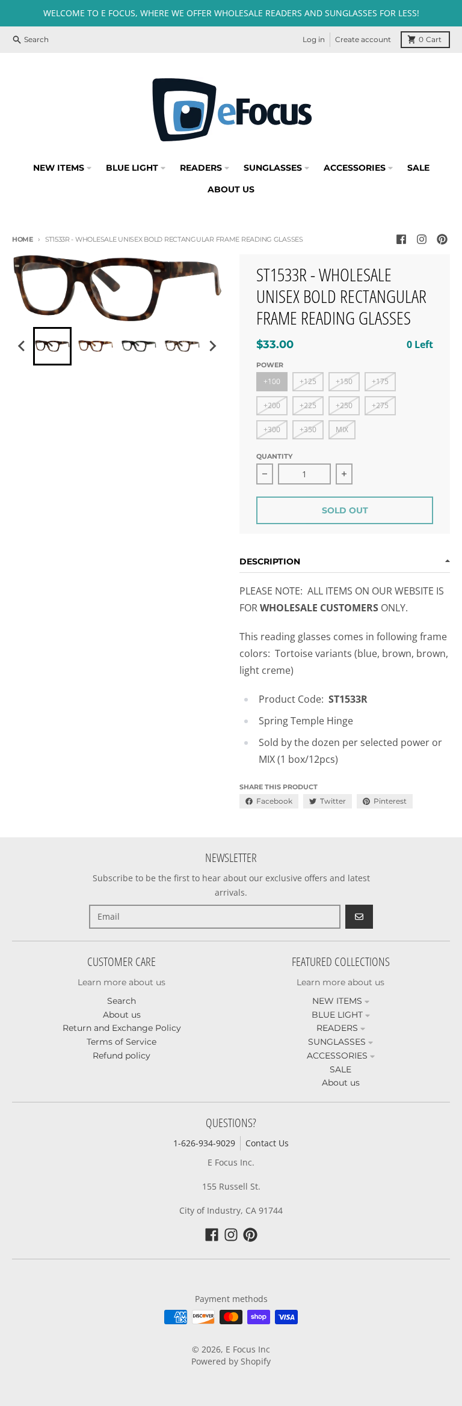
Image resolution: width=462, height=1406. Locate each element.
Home (22, 239)
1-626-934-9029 (204, 1143)
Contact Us (267, 1143)
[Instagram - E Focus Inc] (422, 239)
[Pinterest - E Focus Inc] (442, 239)
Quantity (274, 456)
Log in (314, 39)
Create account (363, 39)
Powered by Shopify (231, 1361)
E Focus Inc (248, 1349)
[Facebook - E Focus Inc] (401, 239)
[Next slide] (212, 346)
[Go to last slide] (22, 346)
